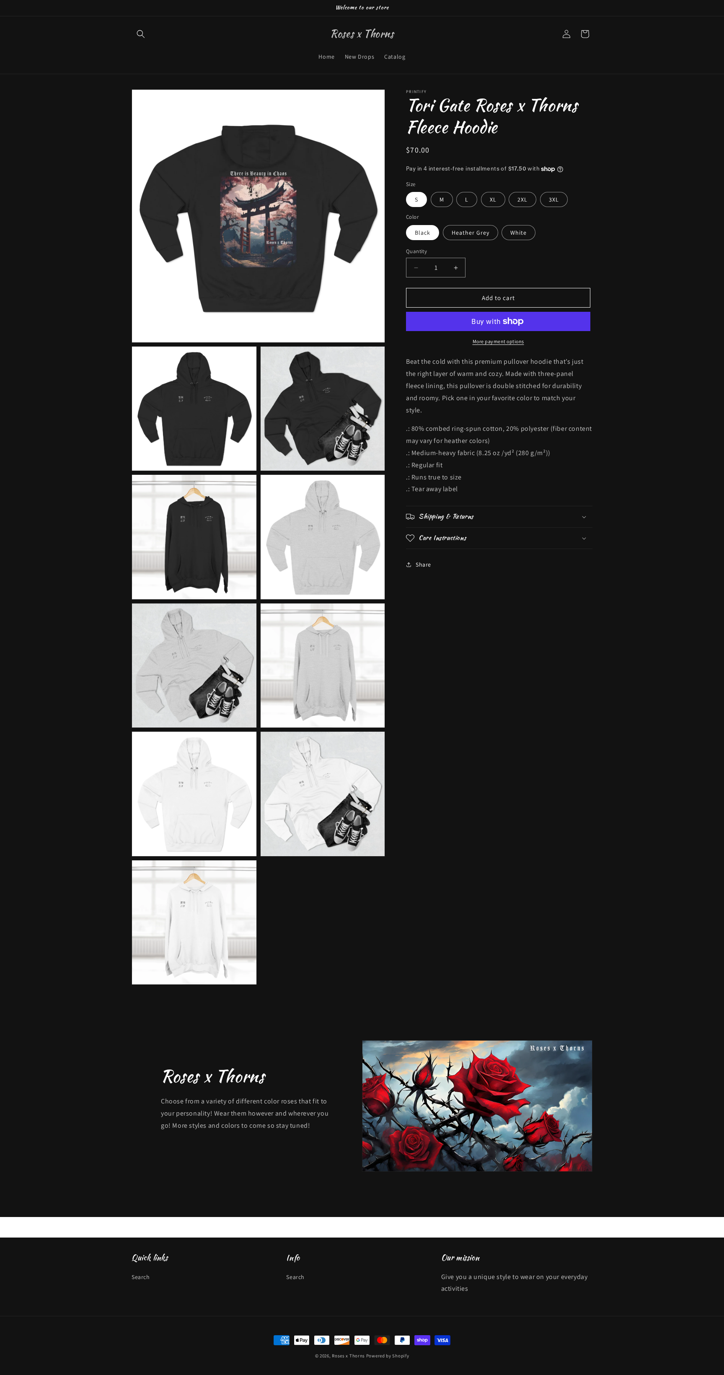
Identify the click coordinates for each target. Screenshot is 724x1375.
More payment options (498, 341)
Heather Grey (470, 232)
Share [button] (423, 564)
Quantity (416, 251)
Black (422, 232)
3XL (554, 199)
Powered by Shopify (387, 1356)
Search (141, 1276)
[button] (141, 34)
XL (493, 199)
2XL (522, 199)
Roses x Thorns (348, 1356)
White (518, 232)
